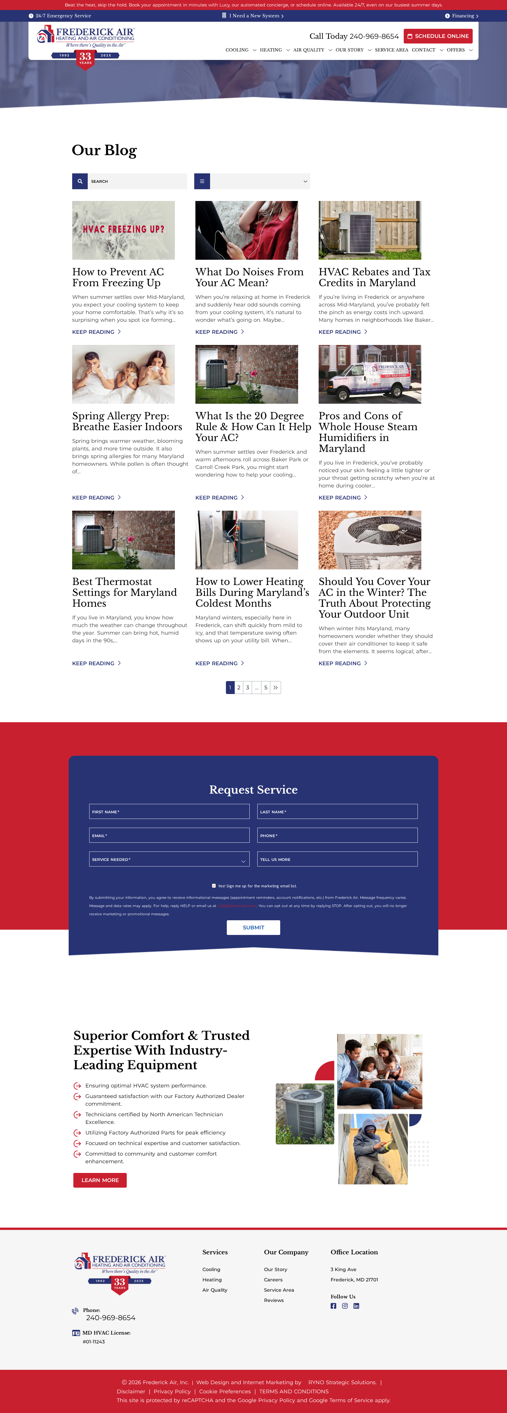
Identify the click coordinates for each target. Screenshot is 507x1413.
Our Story (275, 1269)
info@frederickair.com (237, 906)
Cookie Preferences (225, 1391)
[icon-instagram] (345, 1306)
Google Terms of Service (341, 1400)
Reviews (274, 1300)
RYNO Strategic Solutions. (342, 1382)
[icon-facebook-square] (334, 1306)
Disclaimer (131, 1391)
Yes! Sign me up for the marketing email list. (257, 886)
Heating (212, 1280)
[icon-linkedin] (357, 1306)
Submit (253, 927)
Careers (273, 1280)
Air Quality (214, 1290)
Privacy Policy (172, 1391)
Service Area (279, 1290)
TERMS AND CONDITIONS (294, 1391)
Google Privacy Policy (266, 1400)
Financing (463, 16)
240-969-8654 (374, 36)
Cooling (211, 1269)
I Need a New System (254, 16)
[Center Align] (80, 181)
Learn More (104, 1181)
